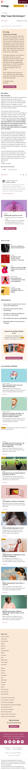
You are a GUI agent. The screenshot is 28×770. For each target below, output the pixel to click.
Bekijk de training (10, 228)
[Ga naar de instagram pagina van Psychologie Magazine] (18, 741)
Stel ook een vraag (10, 86)
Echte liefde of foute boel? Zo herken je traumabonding (13, 309)
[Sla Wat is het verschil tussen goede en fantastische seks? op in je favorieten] (8, 245)
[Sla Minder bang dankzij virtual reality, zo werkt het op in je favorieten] (25, 568)
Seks (5, 169)
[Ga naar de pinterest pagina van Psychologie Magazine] (22, 741)
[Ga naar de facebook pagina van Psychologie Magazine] (5, 741)
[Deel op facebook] (20, 174)
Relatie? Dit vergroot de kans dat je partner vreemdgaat (14, 322)
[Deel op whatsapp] (26, 174)
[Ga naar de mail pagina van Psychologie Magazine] (9, 741)
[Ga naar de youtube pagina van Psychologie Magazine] (14, 741)
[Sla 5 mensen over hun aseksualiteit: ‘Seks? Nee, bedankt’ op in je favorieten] (8, 288)
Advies (5, 13)
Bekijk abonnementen (19, 5)
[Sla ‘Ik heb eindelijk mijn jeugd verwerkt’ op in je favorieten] (25, 513)
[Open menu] (26, 6)
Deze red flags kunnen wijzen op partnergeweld (15, 318)
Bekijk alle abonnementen (14, 358)
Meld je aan (13, 726)
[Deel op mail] (23, 174)
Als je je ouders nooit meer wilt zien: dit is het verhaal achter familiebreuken (14, 304)
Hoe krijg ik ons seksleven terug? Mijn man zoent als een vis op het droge (13, 314)
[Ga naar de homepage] (5, 6)
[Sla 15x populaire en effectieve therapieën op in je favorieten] (25, 486)
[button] (23, 2)
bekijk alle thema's (13, 169)
